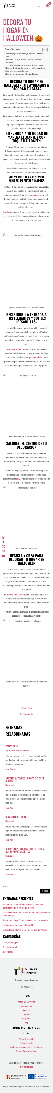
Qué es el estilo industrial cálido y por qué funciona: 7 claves (25, 929)
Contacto (26, 1010)
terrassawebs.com (26, 1066)
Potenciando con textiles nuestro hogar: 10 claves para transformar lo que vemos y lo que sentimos (23, 906)
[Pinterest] (3, 551)
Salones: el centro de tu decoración (17, 71)
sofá (17, 478)
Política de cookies (26, 1043)
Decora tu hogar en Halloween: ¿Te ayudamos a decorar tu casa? (24, 55)
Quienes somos (26, 1006)
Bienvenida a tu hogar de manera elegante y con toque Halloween (23, 61)
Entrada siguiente (26, 714)
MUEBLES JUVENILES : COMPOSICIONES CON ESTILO (24, 779)
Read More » (10, 769)
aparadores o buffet (35, 357)
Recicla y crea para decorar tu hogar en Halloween (22, 74)
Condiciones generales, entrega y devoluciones (26, 1047)
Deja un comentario (12, 750)
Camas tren (11, 746)
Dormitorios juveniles (10, 947)
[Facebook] (3, 541)
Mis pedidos (26, 1018)
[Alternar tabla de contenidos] (43, 49)
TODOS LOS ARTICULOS (26, 1002)
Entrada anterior (26, 708)
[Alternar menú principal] (39, 6)
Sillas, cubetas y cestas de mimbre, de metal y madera (27, 65)
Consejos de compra (10, 942)
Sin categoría (24, 750)
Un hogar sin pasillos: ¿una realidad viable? (19, 925)
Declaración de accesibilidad (26, 1051)
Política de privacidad (26, 1038)
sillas (8, 212)
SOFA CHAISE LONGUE (16, 817)
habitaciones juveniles (17, 594)
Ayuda (26, 1014)
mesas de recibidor (15, 349)
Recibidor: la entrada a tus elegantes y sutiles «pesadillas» (25, 68)
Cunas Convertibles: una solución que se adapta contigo (24, 850)
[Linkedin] (3, 556)
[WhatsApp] (3, 537)
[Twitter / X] (3, 546)
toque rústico (34, 194)
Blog (26, 1022)
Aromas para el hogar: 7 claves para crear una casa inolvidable (25, 920)
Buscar (5, 886)
